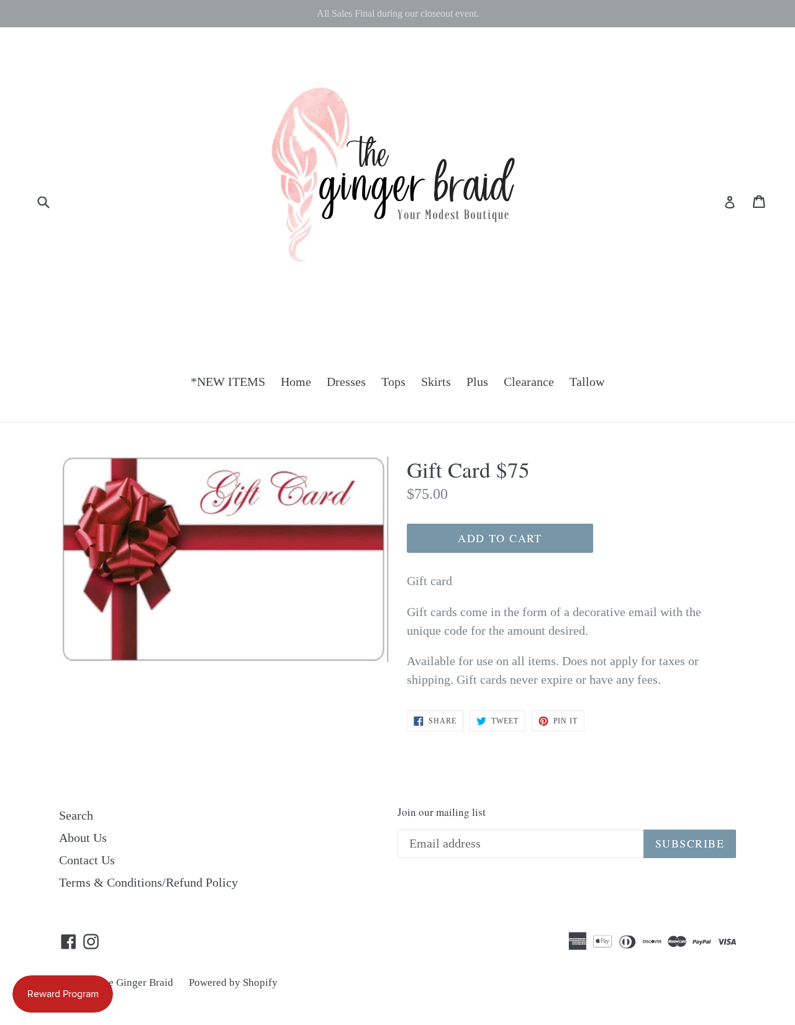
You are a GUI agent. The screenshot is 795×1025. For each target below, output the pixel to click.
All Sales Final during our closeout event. (398, 13)
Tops (393, 381)
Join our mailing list (442, 812)
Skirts (436, 381)
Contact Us (87, 860)
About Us (83, 837)
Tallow (587, 381)
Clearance (529, 381)
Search (76, 815)
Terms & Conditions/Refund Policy (148, 882)
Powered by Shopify (233, 982)
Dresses (346, 381)
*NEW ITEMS (228, 381)
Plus (477, 381)
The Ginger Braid (135, 982)
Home (296, 381)
